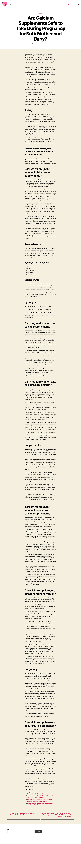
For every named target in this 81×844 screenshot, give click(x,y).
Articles (64, 4)
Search (8, 829)
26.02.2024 (46, 43)
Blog (68, 4)
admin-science (38, 43)
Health (71, 4)
